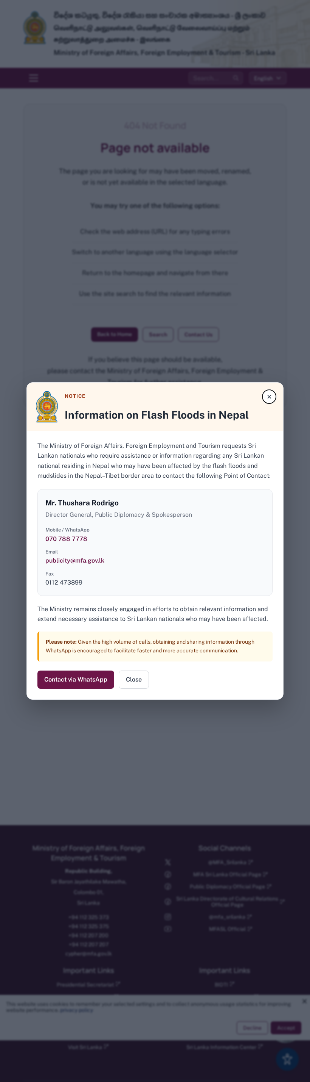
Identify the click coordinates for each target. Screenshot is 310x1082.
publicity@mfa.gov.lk (74, 560)
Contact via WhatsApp (75, 679)
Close (134, 679)
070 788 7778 (66, 539)
